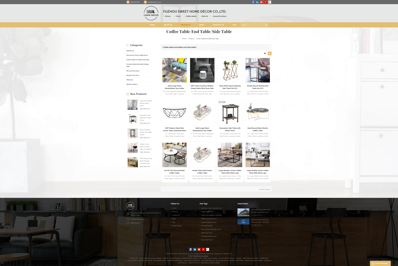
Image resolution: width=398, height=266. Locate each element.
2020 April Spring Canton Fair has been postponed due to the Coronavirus (260, 211)
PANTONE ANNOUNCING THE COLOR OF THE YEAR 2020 (260, 221)
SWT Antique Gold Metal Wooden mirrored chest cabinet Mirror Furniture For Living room (146, 161)
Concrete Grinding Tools (174, 260)
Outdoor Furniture (193, 263)
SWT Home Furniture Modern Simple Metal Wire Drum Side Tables (202, 87)
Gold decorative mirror (209, 236)
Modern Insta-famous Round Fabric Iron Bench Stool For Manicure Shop (146, 146)
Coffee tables (191, 16)
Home (152, 25)
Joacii (200, 258)
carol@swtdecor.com (154, 2)
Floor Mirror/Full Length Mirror (137, 55)
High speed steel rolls (208, 260)
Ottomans (129, 80)
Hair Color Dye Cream (145, 260)
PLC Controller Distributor (226, 258)
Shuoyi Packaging (174, 258)
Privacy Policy (176, 226)
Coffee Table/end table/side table (137, 59)
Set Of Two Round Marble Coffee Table (174, 171)
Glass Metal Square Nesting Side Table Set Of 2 (230, 87)
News (201, 25)
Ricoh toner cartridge (210, 258)
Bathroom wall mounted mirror (211, 208)
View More (143, 109)
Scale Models (239, 260)
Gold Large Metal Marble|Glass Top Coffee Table (174, 87)
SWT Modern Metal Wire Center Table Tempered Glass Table (174, 129)
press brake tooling (222, 260)
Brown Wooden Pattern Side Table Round (146, 132)
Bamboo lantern (132, 84)
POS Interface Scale (159, 260)
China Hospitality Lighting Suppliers (151, 258)
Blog (173, 222)
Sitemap (225, 253)
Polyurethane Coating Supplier (210, 263)
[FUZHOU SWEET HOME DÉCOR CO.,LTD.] (151, 13)
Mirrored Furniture (133, 71)
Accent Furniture (219, 16)
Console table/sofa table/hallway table (137, 65)
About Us (168, 25)
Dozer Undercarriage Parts (191, 260)
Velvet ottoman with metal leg (211, 215)
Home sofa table (206, 226)
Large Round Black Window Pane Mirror (146, 103)
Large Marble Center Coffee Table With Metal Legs (258, 171)
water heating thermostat (250, 258)
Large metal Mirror (207, 211)
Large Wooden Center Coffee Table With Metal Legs (230, 171)
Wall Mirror (130, 51)
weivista (231, 260)
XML (230, 253)
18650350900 (135, 2)
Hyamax (165, 258)
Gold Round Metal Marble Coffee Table (258, 129)
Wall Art (205, 16)
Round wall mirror (207, 240)
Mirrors (168, 16)
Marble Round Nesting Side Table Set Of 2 (257, 87)
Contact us (176, 215)
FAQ (234, 25)
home (184, 38)
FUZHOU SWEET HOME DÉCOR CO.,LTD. (194, 11)
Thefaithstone (264, 258)
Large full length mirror (208, 222)
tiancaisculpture (132, 260)
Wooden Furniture (132, 75)
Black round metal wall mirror (211, 229)
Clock (178, 16)
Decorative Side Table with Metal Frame (230, 129)
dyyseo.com (218, 253)
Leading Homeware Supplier (253, 260)
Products (185, 25)
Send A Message (381, 263)
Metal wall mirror (206, 233)
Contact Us (218, 25)
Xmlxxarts (238, 258)
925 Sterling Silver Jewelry (189, 258)
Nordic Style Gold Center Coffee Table (202, 171)
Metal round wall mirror (209, 218)
